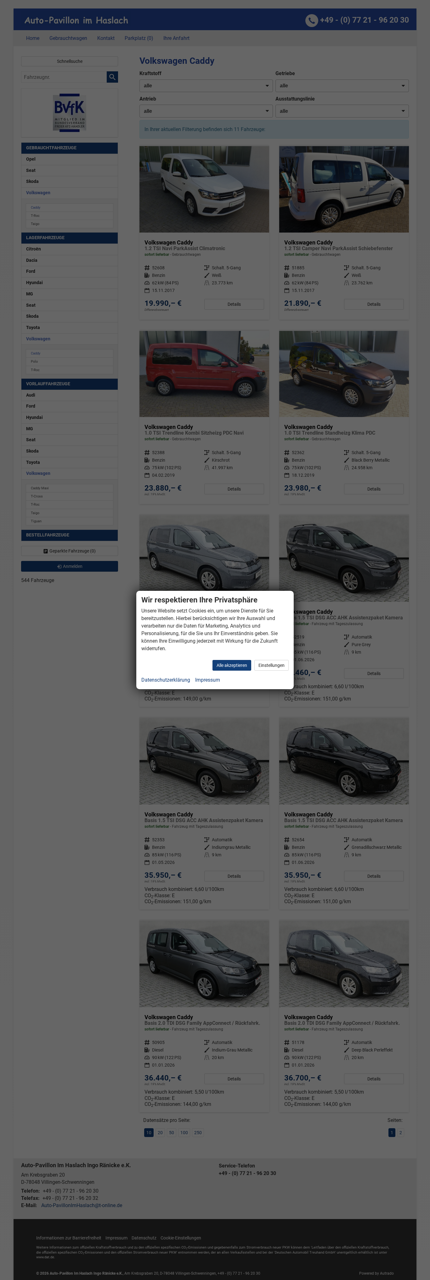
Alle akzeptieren (232, 665)
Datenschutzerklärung (165, 680)
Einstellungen (271, 665)
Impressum (207, 680)
